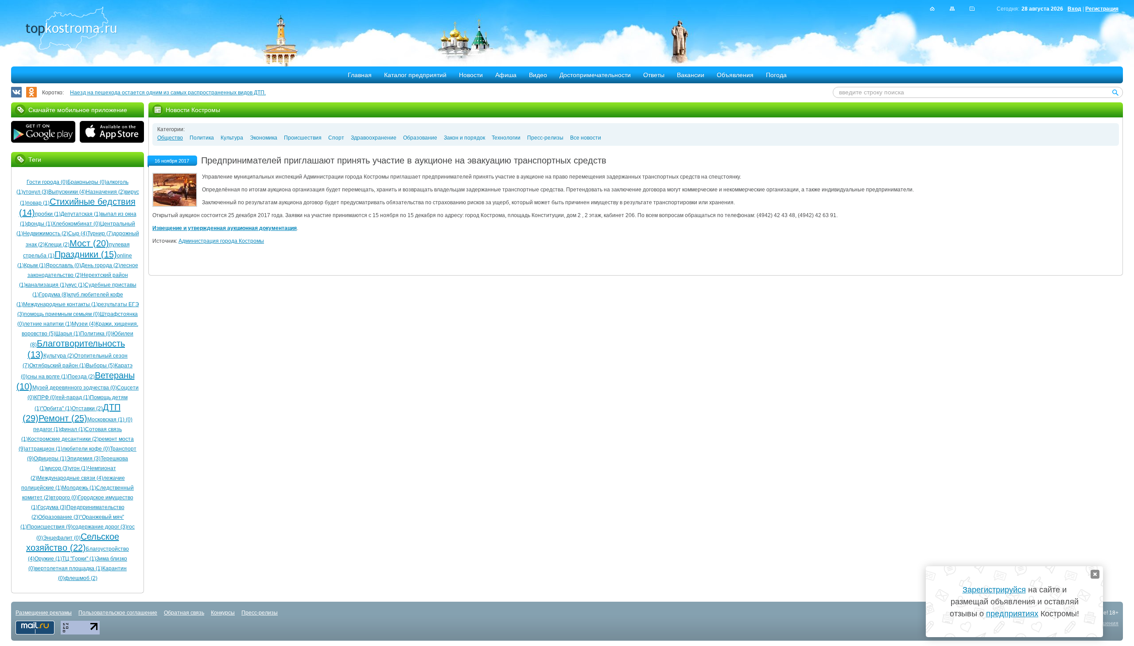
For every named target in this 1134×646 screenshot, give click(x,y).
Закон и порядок (464, 138)
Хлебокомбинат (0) (76, 224)
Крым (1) (35, 265)
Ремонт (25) (63, 418)
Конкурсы (223, 613)
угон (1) (78, 468)
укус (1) (75, 285)
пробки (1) (48, 214)
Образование (420, 138)
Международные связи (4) (70, 478)
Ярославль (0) (63, 265)
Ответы (653, 74)
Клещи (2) (57, 244)
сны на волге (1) (47, 377)
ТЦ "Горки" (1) (79, 559)
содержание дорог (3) (100, 527)
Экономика (263, 138)
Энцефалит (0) (62, 538)
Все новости (585, 138)
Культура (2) (58, 356)
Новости (471, 74)
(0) (128, 419)
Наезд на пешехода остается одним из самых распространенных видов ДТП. (168, 93)
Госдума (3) (52, 507)
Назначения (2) (105, 192)
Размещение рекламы (44, 613)
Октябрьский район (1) (57, 365)
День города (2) (100, 265)
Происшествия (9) (50, 527)
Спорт (336, 138)
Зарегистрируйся (994, 589)
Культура (232, 138)
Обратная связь (184, 613)
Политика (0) (96, 334)
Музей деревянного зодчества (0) (74, 388)
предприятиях (1012, 613)
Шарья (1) (67, 334)
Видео (538, 74)
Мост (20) (89, 243)
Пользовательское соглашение (117, 613)
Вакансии (690, 74)
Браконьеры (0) (86, 182)
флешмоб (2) (81, 578)
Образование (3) (59, 517)
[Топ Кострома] (71, 29)
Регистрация (1101, 9)
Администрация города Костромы (221, 241)
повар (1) (38, 203)
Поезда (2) (81, 377)
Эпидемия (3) (83, 458)
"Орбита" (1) (56, 408)
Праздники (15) (85, 254)
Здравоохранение (373, 138)
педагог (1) (46, 429)
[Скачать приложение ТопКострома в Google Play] (43, 133)
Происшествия (303, 138)
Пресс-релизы (545, 138)
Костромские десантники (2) (63, 439)
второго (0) (64, 497)
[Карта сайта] (952, 9)
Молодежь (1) (79, 488)
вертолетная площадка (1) (68, 568)
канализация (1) (46, 285)
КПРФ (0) (45, 397)
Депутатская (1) (81, 214)
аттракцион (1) (43, 449)
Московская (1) (105, 419)
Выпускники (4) (67, 192)
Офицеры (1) (50, 458)
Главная (360, 74)
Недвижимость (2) (45, 233)
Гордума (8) (53, 295)
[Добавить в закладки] (972, 9)
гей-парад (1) (73, 397)
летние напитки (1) (48, 324)
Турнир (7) (100, 233)
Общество (170, 138)
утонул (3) (35, 192)
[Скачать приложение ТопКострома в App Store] (112, 133)
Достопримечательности (595, 74)
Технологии (506, 138)
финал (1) (72, 429)
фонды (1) (39, 224)
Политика (202, 138)
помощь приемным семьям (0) (62, 314)
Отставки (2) (87, 408)
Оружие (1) (48, 559)
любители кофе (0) (86, 449)
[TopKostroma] (932, 9)
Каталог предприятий (415, 74)
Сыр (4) (77, 233)
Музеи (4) (84, 324)
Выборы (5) (100, 365)
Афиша (506, 74)
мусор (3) (57, 468)
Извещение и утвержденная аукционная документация (224, 228)
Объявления (735, 74)
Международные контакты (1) (60, 304)
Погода (776, 74)
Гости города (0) (47, 182)
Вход (1074, 9)
